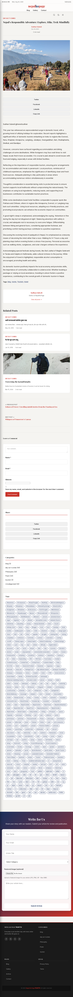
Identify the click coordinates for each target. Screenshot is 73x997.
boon (48, 627)
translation (61, 757)
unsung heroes (57, 761)
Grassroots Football (28, 666)
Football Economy (12, 662)
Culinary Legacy (19, 641)
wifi (57, 764)
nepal (15, 704)
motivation (53, 697)
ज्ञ (7, 778)
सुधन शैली (18, 796)
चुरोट (41, 775)
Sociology (28, 747)
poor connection (58, 722)
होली (29, 796)
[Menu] (63, 15)
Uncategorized (12, 584)
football (57, 659)
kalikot (9, 683)
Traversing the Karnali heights (18, 382)
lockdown (22, 690)
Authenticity (10, 623)
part (35, 715)
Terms (42, 969)
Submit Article (36, 906)
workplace (49, 768)
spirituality (18, 750)
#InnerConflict (57, 606)
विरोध (17, 792)
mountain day (36, 701)
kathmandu (25, 683)
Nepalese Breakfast (60, 704)
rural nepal (10, 739)
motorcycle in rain (12, 701)
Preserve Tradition (44, 725)
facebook (60, 655)
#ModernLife (10, 613)
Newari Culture (22, 711)
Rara (19, 732)
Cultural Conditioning (45, 641)
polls (49, 722)
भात (52, 785)
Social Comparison (51, 743)
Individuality (44, 676)
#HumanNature (30, 606)
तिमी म (37, 778)
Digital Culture (53, 645)
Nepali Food (30, 708)
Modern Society (18, 697)
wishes (25, 768)
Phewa (42, 718)
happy (58, 666)
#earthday (44, 602)
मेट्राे (37, 789)
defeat (35, 645)
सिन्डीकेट (61, 792)
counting (58, 638)
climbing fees (54, 634)
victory (18, 764)
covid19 (9, 641)
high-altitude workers (43, 669)
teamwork (21, 757)
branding (55, 627)
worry (8, 771)
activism (45, 616)
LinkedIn (36, 109)
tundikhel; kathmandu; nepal (37, 761)
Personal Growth (31, 718)
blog (9, 282)
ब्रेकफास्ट (39, 785)
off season (52, 711)
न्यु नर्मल (20, 782)
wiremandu (10, 768)
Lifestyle (49, 687)
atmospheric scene (41, 620)
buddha (9, 631)
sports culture (48, 750)
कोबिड (24, 775)
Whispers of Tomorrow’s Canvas (18, 419)
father (13, 659)
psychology (18, 729)
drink (39, 648)
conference (20, 638)
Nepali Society (56, 708)
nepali (8, 708)
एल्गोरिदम (57, 771)
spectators (61, 747)
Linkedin (15, 939)
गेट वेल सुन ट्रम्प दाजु (11, 340)
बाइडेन (27, 785)
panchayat (19, 715)
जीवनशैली (55, 775)
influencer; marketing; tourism (15, 680)
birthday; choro (11, 627)
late (47, 683)
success (26, 754)
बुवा (33, 785)
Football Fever (36, 662)
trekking (16, 761)
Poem (9, 576)
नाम (51, 778)
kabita (57, 680)
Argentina (16, 620)
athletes (30, 620)
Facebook (36, 104)
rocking (45, 736)
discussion (10, 648)
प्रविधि (52, 782)
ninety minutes (33, 711)
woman (33, 768)
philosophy (50, 718)
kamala (16, 683)
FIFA (31, 659)
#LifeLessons (32, 609)
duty (45, 648)
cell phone (44, 631)
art (23, 620)
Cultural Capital (31, 641)
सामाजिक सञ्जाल (52, 792)
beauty (29, 623)
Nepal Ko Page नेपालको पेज (33, 988)
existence (41, 655)
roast (37, 736)
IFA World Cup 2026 (31, 676)
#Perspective (55, 613)
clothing (64, 634)
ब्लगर (46, 785)
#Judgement (10, 609)
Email (8, 469)
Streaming (17, 754)
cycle (15, 645)
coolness (39, 638)
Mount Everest (24, 701)
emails (17, 652)
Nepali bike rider (18, 708)
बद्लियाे (13, 785)
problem (9, 729)
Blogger (34, 627)
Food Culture (48, 659)
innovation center (32, 680)
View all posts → (36, 299)
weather (35, 764)
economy (53, 648)
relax (35, 732)
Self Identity (49, 739)
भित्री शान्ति (58, 785)
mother (45, 697)
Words (40, 768)
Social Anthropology (36, 743)
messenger (23, 694)
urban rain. (10, 764)
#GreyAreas (19, 606)
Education (62, 648)
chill (21, 634)
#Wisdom (36, 616)
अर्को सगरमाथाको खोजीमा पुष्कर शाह (16, 320)
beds (49, 623)
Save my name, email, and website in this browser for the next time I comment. (34, 489)
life (23, 687)
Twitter (36, 99)
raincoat (54, 729)
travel (26, 282)
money (29, 697)
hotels (43, 673)
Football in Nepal (48, 662)
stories (9, 754)
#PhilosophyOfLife (12, 616)
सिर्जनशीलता (9, 796)
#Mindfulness (55, 609)
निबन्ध (57, 778)
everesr (55, 652)
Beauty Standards (39, 623)
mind (40, 694)
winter (63, 764)
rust (17, 739)
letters (17, 687)
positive (9, 725)
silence (58, 739)
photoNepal (60, 718)
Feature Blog (22, 659)
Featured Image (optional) (14, 869)
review (61, 732)
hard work (9, 669)
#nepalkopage (22, 613)
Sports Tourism (60, 750)
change (53, 631)
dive (18, 648)
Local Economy (11, 690)
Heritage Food (29, 669)
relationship (27, 732)
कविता (8, 775)
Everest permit (11, 655)
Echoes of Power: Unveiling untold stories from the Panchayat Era (31, 407)
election (9, 652)
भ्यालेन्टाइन (9, 789)
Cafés (35, 631)
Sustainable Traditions (53, 754)
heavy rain (19, 669)
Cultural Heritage (59, 641)
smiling (26, 743)
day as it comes (12, 568)
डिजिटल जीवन (19, 778)
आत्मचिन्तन (40, 771)
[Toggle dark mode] (58, 15)
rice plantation (11, 736)
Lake (41, 683)
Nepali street (10, 711)
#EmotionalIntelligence (57, 602)
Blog (28, 10)
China (27, 634)
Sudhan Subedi (36, 27)
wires (18, 768)
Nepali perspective (42, 708)
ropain (59, 736)
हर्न (24, 796)
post (16, 725)
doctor (24, 648)
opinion (61, 711)
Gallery (35, 10)
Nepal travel (47, 704)
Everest (63, 652)
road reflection (29, 736)
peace (56, 715)
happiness (50, 666)
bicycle (56, 623)
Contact (43, 10)
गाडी (30, 775)
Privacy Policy (44, 964)
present (33, 725)
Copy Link (36, 114)
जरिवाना (47, 775)
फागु (63, 782)
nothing (43, 711)
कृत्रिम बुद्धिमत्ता (16, 775)
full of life (9, 666)
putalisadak (39, 729)
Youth (32, 771)
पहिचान (27, 782)
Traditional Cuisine (49, 757)
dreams (32, 648)
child (15, 634)
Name (8, 458)
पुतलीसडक (45, 782)
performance (10, 718)
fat (7, 659)
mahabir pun (37, 690)
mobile (9, 697)
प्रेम (58, 782)
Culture (9, 645)
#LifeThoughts (43, 609)
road (19, 736)
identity (20, 676)
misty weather (58, 694)
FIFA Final (38, 659)
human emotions (59, 673)
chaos (8, 634)
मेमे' (42, 789)
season (40, 739)
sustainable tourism (37, 754)
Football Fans (24, 662)
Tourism (20, 282)
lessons (9, 687)
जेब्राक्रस (62, 775)
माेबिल (31, 789)
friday (58, 662)
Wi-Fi (50, 764)
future (17, 666)
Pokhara (34, 722)
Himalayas (10, 673)
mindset (48, 694)
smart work (17, 743)
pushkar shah (29, 729)
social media (10, 747)
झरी (12, 778)
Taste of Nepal (11, 757)
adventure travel (55, 616)
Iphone (42, 680)
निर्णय (8, 782)
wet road (43, 764)
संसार (35, 792)
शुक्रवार (23, 792)
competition (10, 638)
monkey (36, 697)
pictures (9, 722)
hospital (35, 673)
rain (48, 729)
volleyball (26, 764)
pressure (55, 725)
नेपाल (14, 782)
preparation (24, 725)
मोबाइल (48, 789)
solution (37, 747)
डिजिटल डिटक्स (29, 778)
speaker (52, 747)
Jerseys (50, 680)
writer (15, 771)
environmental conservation (42, 652)
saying (32, 739)
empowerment (26, 652)
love (29, 690)
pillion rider (18, 722)
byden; (28, 631)
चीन (35, 775)
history (28, 673)
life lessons (31, 687)
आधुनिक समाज (49, 771)
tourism (9, 580)
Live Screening (59, 687)
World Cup (58, 768)
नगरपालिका (44, 778)
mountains (46, 701)
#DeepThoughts (33, 602)
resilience (43, 732)
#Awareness (10, 602)
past (41, 715)
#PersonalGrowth (42, 613)
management (55, 690)
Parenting (28, 715)
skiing (8, 743)
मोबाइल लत (55, 789)
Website (8, 480)
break (63, 627)
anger (8, 620)
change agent (62, 631)
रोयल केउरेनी (9, 792)
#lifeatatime (21, 609)
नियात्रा (63, 778)
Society (20, 747)
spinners (9, 750)
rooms (14, 282)
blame (20, 627)
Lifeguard (40, 687)
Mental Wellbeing (12, 694)
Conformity (30, 638)
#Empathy (9, 606)
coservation (49, 638)
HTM (49, 673)
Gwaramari (40, 666)
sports (26, 750)
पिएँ (38, 782)
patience (48, 715)
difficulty (42, 645)
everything (22, 655)
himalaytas (19, 673)
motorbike (62, 697)
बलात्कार (20, 785)
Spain (44, 747)
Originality (9, 715)
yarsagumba (23, 771)
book (41, 627)
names (9, 704)
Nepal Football (25, 704)
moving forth (56, 701)
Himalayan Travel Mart (59, 669)
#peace (32, 613)
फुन (7, 785)
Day (22, 645)
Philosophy (11, 572)
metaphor (33, 694)
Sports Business (36, 750)
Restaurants (52, 732)
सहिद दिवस (42, 792)
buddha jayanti (19, 631)
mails (46, 690)
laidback (34, 683)
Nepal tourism (37, 704)
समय (30, 792)
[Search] (54, 15)
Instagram (19, 939)
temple (30, 757)
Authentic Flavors (55, 620)
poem (26, 722)
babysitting (20, 623)
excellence (31, 655)
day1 (28, 645)
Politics (42, 722)
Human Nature (11, 676)
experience (50, 655)
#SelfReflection (25, 616)
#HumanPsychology (44, 606)
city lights (44, 634)
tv (48, 761)
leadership (62, 683)
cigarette (35, 634)
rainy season (10, 732)
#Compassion (21, 602)
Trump (23, 761)
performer (20, 718)
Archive (8, 974)
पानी (33, 782)
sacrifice (24, 739)
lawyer (54, 683)
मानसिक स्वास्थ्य (22, 789)
